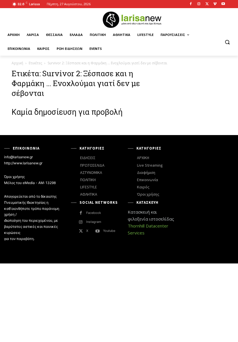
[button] (227, 42)
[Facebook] (190, 4)
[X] (207, 4)
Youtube (109, 231)
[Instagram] (199, 4)
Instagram (93, 222)
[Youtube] (223, 4)
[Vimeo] (215, 4)
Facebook (93, 213)
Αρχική (17, 63)
